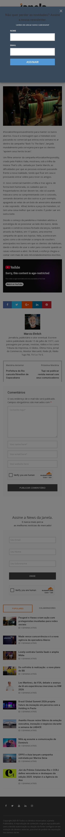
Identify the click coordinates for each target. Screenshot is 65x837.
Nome (13, 30)
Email (13, 45)
